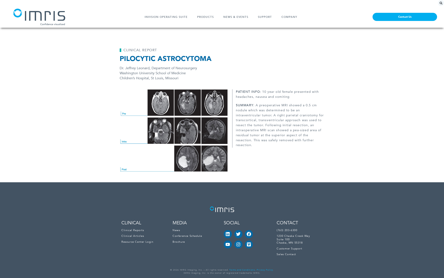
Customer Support (289, 248)
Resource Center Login (137, 242)
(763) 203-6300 (287, 230)
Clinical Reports (132, 230)
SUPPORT (265, 17)
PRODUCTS (205, 17)
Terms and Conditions (242, 269)
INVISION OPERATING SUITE (166, 17)
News (176, 230)
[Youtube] (228, 244)
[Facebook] (249, 234)
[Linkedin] (228, 234)
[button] (441, 3)
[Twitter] (238, 234)
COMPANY (289, 17)
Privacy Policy (265, 269)
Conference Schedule (187, 236)
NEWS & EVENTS (235, 17)
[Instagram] (238, 244)
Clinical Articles (132, 236)
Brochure (179, 242)
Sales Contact (286, 254)
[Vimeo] (249, 244)
